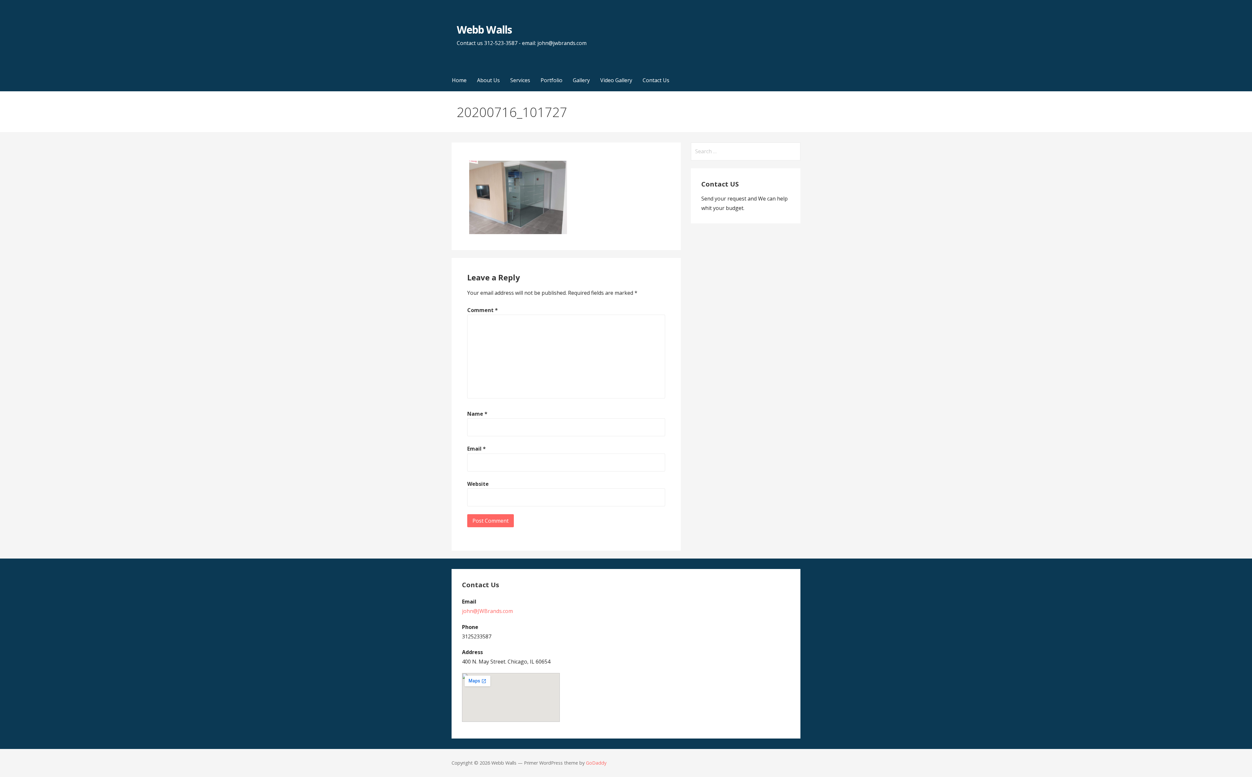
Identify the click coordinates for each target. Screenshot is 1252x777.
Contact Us (656, 80)
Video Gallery (616, 80)
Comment (482, 310)
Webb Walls (484, 29)
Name (477, 413)
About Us (488, 80)
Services (520, 80)
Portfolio (551, 80)
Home (459, 80)
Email (476, 448)
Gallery (581, 80)
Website (478, 483)
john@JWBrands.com (487, 611)
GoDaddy (596, 763)
